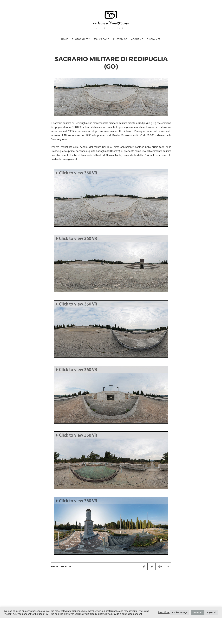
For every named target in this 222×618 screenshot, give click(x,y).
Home (64, 39)
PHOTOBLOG (120, 39)
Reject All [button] (211, 612)
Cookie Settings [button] (179, 612)
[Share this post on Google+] (159, 566)
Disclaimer (154, 39)
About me (137, 39)
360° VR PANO (102, 39)
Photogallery (81, 39)
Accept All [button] (197, 612)
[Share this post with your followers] (151, 566)
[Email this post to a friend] (167, 566)
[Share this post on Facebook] (144, 566)
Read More (164, 612)
